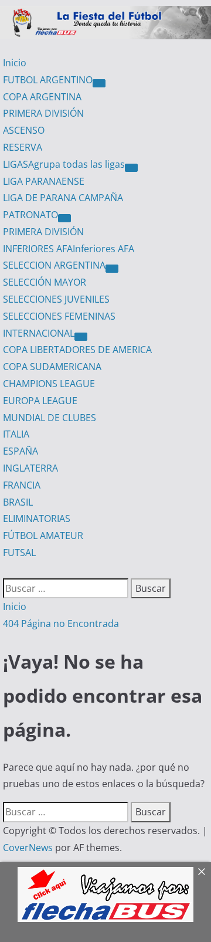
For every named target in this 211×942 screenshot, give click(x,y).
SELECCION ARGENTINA (54, 265)
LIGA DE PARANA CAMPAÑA (63, 197)
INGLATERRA (30, 468)
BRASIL (18, 502)
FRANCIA (21, 485)
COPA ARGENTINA (42, 96)
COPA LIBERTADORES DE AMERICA (77, 349)
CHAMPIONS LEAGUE (49, 383)
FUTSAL (19, 552)
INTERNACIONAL (38, 333)
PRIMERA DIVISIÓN (43, 113)
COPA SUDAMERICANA (52, 366)
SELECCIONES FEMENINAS (59, 316)
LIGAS (64, 164)
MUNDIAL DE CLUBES (49, 417)
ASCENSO (24, 130)
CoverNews (28, 847)
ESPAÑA (20, 451)
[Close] (201, 871)
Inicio (14, 62)
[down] (99, 83)
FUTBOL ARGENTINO (48, 79)
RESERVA (22, 147)
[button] (6, 569)
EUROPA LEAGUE (40, 400)
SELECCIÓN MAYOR (44, 282)
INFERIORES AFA (68, 248)
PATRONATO (30, 214)
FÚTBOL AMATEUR (43, 535)
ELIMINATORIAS (36, 518)
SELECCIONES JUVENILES (56, 299)
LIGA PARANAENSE (43, 181)
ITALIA (16, 434)
